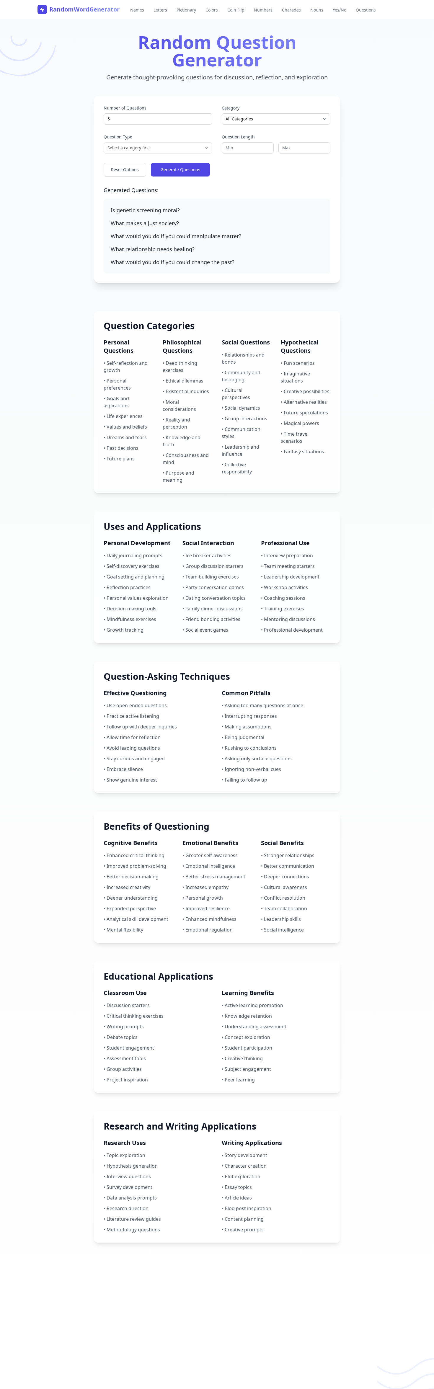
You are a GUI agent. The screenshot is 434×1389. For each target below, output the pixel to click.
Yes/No (339, 10)
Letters (160, 10)
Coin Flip (235, 10)
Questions (366, 10)
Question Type (118, 137)
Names (137, 10)
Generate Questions (180, 169)
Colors (211, 10)
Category (230, 108)
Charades (291, 10)
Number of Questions (125, 108)
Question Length (238, 137)
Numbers (263, 10)
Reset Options (125, 169)
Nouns (316, 10)
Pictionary (186, 10)
